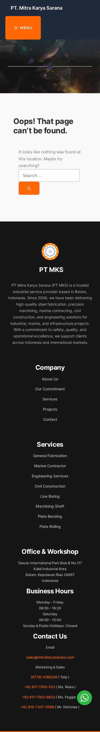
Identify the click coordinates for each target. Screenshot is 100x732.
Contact (50, 419)
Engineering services (50, 476)
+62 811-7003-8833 (38, 697)
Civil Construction (50, 486)
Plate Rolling (50, 526)
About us (50, 379)
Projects (50, 409)
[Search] (29, 188)
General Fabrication (50, 455)
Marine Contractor (50, 466)
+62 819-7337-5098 (37, 707)
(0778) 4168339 (44, 677)
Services (50, 399)
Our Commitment (50, 389)
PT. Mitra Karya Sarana (36, 8)
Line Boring (50, 496)
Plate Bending (50, 516)
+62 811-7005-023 (39, 687)
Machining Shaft (50, 506)
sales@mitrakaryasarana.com (50, 657)
